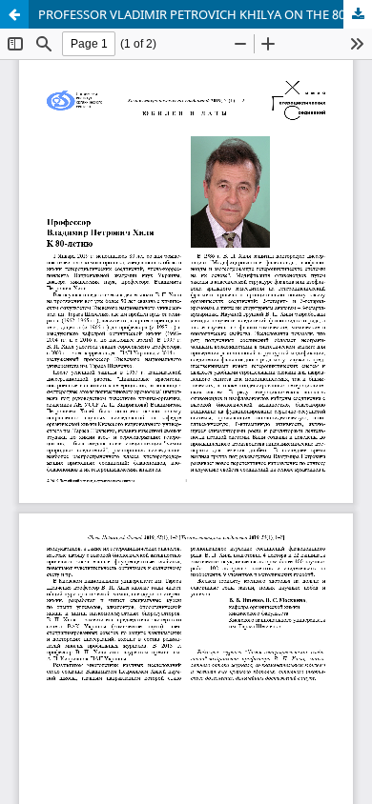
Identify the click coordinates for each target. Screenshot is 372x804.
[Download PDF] (357, 14)
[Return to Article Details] (14, 14)
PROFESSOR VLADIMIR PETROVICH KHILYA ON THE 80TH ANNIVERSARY (205, 14)
